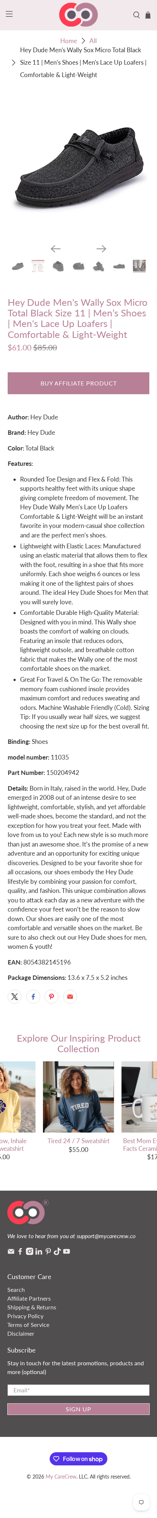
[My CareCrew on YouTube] (66, 1252)
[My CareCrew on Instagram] (29, 1252)
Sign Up (78, 1408)
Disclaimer (20, 1333)
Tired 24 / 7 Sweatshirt (78, 1141)
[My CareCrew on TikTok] (57, 1252)
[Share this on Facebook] (33, 997)
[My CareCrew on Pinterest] (48, 1252)
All (93, 41)
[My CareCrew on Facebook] (20, 1252)
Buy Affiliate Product (79, 383)
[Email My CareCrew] (11, 1252)
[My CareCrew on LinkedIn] (38, 1252)
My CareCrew (61, 1476)
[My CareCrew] (78, 15)
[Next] (101, 248)
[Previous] (55, 248)
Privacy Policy (25, 1315)
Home (68, 41)
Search (16, 1289)
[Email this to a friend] (70, 997)
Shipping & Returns (31, 1307)
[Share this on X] (15, 997)
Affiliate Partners (29, 1298)
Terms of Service (28, 1324)
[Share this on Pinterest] (51, 997)
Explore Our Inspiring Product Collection (79, 1043)
